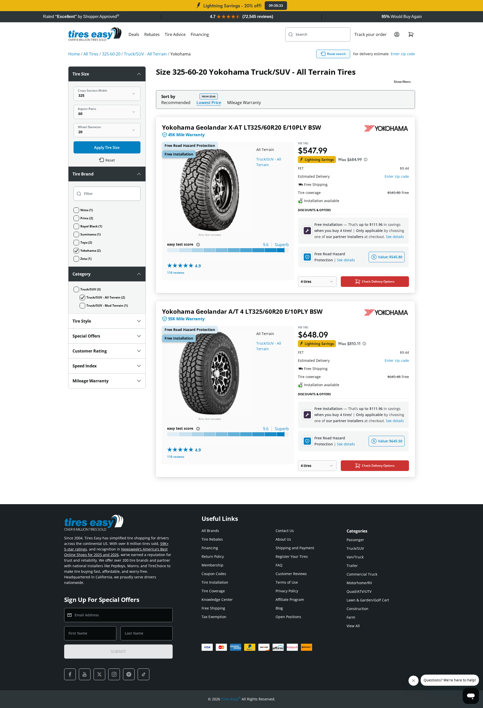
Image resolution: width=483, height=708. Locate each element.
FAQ (279, 565)
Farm (351, 617)
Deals (134, 34)
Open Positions (288, 616)
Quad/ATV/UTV (359, 591)
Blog (279, 608)
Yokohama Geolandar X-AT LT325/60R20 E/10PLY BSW (241, 127)
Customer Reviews (291, 573)
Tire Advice (175, 34)
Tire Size (81, 74)
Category (82, 274)
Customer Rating (90, 351)
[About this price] (365, 159)
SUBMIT (118, 651)
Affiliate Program (290, 599)
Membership (212, 565)
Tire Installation (215, 582)
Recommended (175, 102)
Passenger (355, 539)
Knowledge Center (217, 599)
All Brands (210, 530)
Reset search (336, 54)
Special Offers (86, 336)
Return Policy (213, 556)
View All (353, 625)
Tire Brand (83, 174)
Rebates (152, 34)
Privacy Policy (287, 590)
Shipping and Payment (295, 547)
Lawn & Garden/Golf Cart (368, 600)
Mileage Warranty (244, 102)
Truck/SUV (355, 548)
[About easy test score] (198, 245)
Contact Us (285, 530)
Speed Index (85, 366)
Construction (357, 608)
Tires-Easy (231, 698)
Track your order (370, 34)
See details (395, 236)
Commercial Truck (362, 574)
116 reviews (175, 272)
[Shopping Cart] (411, 34)
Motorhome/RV (359, 582)
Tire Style (82, 321)
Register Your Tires (292, 556)
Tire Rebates (212, 539)
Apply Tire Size (107, 147)
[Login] (397, 34)
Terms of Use (287, 582)
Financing (200, 34)
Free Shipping (213, 608)
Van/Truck (355, 557)
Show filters (402, 82)
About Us (283, 539)
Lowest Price (208, 102)
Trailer (352, 565)
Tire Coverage (213, 590)
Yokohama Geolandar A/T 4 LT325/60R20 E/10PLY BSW (242, 311)
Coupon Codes (214, 573)
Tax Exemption (214, 616)
